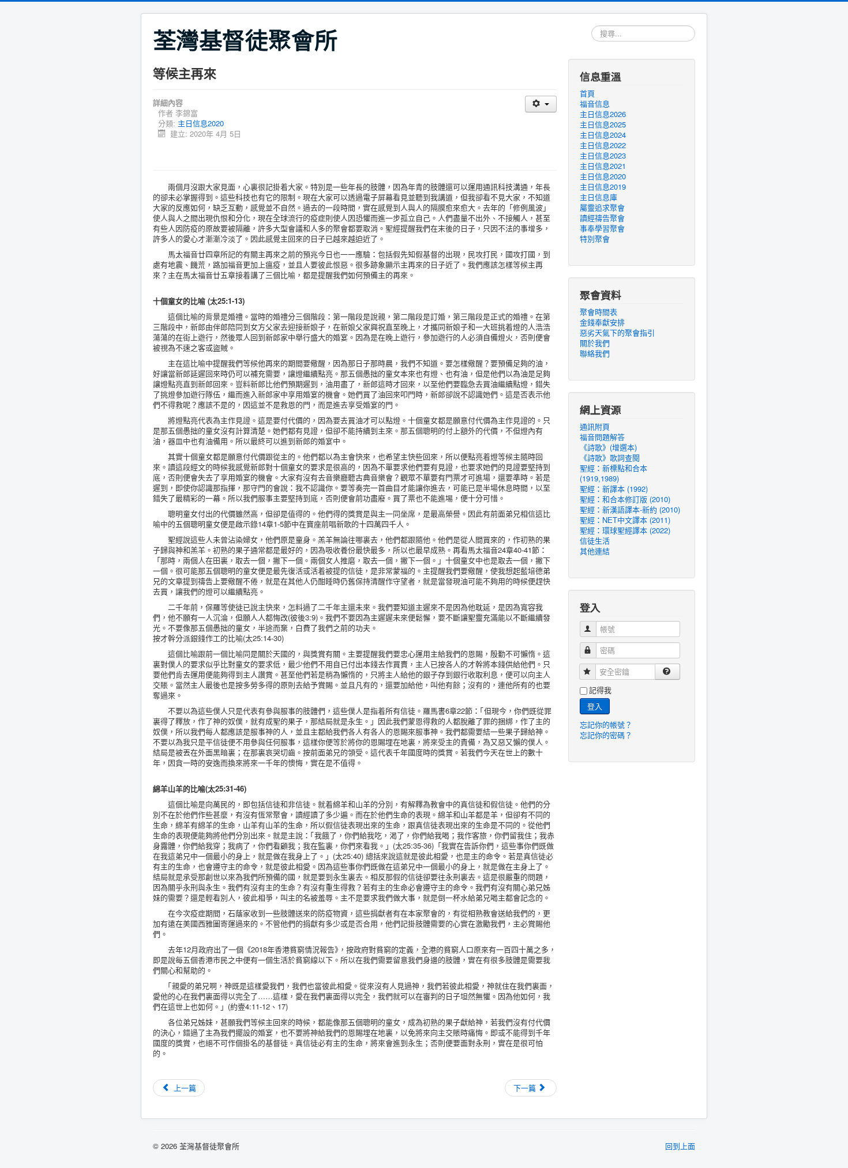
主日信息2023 (603, 155)
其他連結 (595, 551)
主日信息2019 (603, 187)
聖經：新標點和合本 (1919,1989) (613, 473)
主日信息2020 (201, 123)
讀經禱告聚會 (602, 218)
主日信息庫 (598, 197)
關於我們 (595, 343)
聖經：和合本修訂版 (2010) (625, 499)
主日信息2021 (603, 166)
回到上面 (680, 1145)
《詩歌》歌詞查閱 (610, 458)
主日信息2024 (603, 135)
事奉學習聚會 (602, 228)
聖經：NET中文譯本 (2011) (625, 520)
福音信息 (595, 104)
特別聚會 (595, 238)
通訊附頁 (595, 426)
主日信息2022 (603, 145)
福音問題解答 (602, 437)
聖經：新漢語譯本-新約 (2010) (630, 509)
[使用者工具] (541, 104)
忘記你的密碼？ (606, 734)
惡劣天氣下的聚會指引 (617, 332)
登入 (594, 705)
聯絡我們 (595, 353)
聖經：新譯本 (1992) (614, 489)
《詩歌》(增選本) (608, 447)
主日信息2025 (603, 124)
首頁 (587, 93)
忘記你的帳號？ (606, 724)
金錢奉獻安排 (602, 322)
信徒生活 (595, 541)
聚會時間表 (598, 312)
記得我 (600, 690)
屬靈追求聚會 (602, 207)
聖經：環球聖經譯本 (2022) (625, 530)
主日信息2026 (603, 114)
